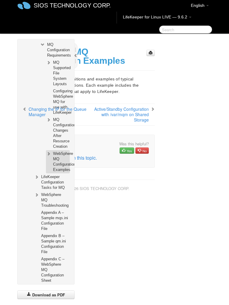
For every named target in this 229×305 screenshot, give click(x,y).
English (198, 5)
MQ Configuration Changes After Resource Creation (61, 133)
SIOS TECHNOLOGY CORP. (72, 5)
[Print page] (150, 53)
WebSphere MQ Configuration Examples (61, 161)
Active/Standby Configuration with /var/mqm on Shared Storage (121, 114)
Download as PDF (48, 295)
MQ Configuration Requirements (58, 49)
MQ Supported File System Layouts (61, 73)
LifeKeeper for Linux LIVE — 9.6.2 (155, 17)
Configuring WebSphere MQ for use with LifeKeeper (61, 102)
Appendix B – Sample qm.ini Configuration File (53, 244)
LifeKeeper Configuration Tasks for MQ (53, 182)
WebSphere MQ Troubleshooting (55, 200)
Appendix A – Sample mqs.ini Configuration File (54, 220)
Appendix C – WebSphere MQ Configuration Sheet (52, 270)
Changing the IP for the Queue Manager (57, 111)
